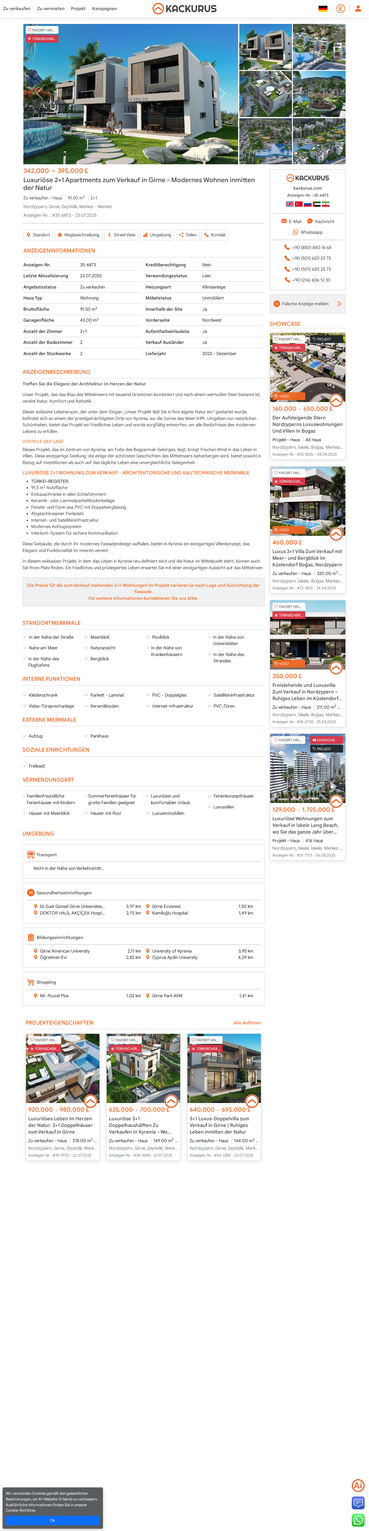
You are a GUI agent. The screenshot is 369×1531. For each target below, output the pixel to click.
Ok (52, 1520)
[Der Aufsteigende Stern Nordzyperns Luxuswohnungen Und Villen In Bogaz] (307, 367)
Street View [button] (124, 234)
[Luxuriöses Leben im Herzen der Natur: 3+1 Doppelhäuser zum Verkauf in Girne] (62, 1068)
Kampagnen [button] (104, 8)
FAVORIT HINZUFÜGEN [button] (45, 30)
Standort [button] (41, 234)
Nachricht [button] (324, 221)
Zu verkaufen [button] (17, 8)
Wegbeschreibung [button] (81, 234)
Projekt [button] (78, 8)
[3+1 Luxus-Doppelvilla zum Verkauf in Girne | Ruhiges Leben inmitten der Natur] (224, 1068)
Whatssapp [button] (312, 232)
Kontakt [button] (218, 234)
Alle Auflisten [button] (247, 1022)
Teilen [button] (191, 234)
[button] (130, 94)
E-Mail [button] (295, 221)
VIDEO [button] (284, 396)
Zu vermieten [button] (51, 8)
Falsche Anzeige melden (305, 303)
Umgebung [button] (160, 234)
